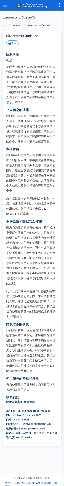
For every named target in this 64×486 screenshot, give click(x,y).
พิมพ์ (14, 43)
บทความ (17, 25)
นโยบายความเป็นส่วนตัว (39, 25)
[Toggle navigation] (5, 5)
